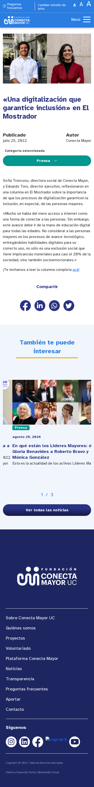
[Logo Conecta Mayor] (17, 20)
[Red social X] (56, 741)
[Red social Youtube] (74, 741)
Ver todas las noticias (47, 510)
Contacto (15, 709)
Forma (32, 772)
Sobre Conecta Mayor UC (30, 617)
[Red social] (24, 741)
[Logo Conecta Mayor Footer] (47, 575)
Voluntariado (18, 648)
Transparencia (20, 678)
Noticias (14, 668)
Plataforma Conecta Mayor (32, 658)
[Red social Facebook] (37, 741)
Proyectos (15, 638)
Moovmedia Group (48, 772)
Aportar (13, 699)
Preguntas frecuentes (14, 6)
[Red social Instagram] (11, 741)
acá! (76, 269)
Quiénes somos (21, 628)
